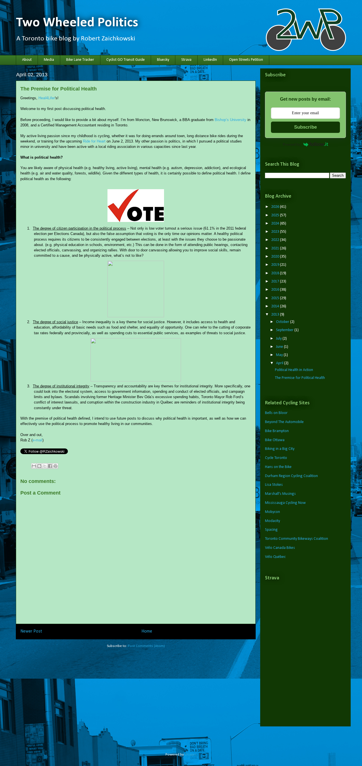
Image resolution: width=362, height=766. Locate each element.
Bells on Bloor (276, 413)
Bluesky (163, 60)
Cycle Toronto (276, 458)
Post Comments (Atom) (146, 646)
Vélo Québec (275, 557)
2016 (275, 290)
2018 (275, 273)
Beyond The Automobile (284, 422)
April (280, 363)
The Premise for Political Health (300, 378)
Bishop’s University (230, 120)
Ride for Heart (94, 141)
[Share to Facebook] (50, 466)
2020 (275, 256)
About (27, 60)
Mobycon (272, 512)
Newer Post (31, 631)
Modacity (272, 521)
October (283, 322)
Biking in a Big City (279, 449)
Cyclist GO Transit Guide (125, 60)
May (280, 355)
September (285, 330)
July (279, 338)
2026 (275, 207)
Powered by (292, 144)
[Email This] (34, 466)
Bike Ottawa (275, 440)
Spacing (271, 530)
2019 (275, 265)
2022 (275, 240)
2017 (275, 281)
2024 (275, 223)
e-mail (37, 440)
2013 (275, 314)
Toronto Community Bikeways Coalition (296, 539)
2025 (275, 215)
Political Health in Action (294, 370)
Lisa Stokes (274, 485)
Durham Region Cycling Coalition (291, 476)
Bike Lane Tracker (80, 60)
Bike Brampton (277, 431)
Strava (186, 60)
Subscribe (305, 127)
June (280, 347)
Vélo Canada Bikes (280, 548)
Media (49, 60)
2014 (275, 306)
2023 (275, 232)
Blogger (190, 754)
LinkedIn (210, 60)
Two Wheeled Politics (77, 23)
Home (146, 631)
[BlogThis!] (39, 466)
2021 (275, 248)
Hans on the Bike (278, 467)
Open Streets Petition (246, 60)
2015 (275, 298)
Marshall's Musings (280, 494)
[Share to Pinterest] (55, 466)
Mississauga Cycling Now (285, 503)
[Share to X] (45, 466)
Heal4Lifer (46, 98)
